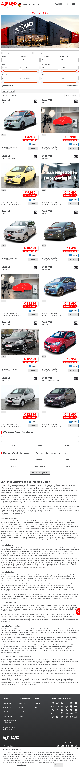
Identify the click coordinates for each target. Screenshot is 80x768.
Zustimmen (58, 765)
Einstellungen (21, 765)
